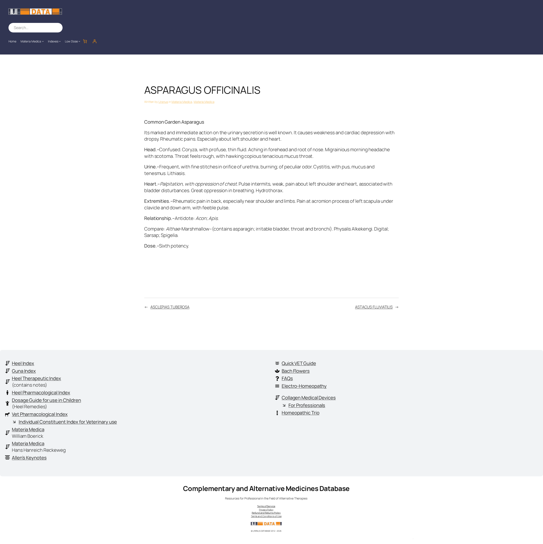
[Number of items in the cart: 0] (85, 41)
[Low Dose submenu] (79, 41)
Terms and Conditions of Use (266, 516)
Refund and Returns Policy (266, 512)
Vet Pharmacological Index (40, 414)
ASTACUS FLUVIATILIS (374, 306)
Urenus (163, 102)
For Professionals (306, 405)
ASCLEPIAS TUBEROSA (169, 306)
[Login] (94, 41)
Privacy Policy (266, 509)
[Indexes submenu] (60, 41)
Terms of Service (266, 506)
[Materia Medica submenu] (43, 41)
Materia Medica (182, 102)
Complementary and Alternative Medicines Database (266, 488)
